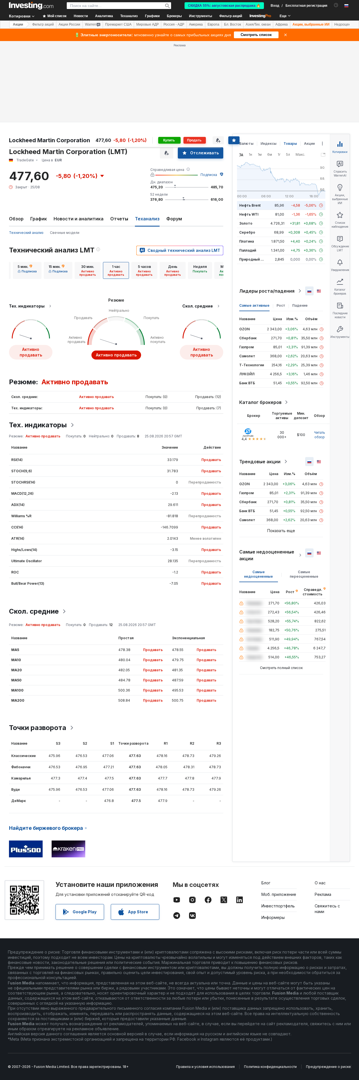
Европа (213, 24)
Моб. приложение (278, 894)
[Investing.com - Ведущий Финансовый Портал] (31, 6)
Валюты (246, 143)
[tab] (27, 270)
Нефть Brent (250, 205)
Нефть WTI (248, 214)
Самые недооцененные (258, 574)
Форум (174, 219)
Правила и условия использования (205, 1067)
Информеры (273, 917)
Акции (18, 24)
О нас (320, 882)
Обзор (16, 219)
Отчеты (119, 219)
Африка (281, 24)
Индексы (269, 143)
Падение (300, 305)
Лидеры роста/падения (266, 291)
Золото (245, 223)
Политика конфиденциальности (270, 1067)
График (38, 219)
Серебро (247, 232)
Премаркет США (118, 24)
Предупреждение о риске (328, 1067)
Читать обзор (319, 434)
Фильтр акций (230, 16)
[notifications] (336, 5)
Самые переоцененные (304, 574)
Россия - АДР (174, 24)
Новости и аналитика (78, 219)
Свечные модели (64, 233)
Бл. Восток (232, 24)
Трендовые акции (259, 461)
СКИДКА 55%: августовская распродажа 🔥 (224, 6)
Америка (196, 24)
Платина (246, 241)
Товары (290, 143)
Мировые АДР (147, 24)
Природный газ (252, 259)
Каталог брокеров (260, 402)
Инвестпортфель (278, 905)
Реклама (323, 894)
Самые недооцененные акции (266, 555)
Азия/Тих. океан (258, 24)
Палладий (247, 250)
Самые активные (254, 305)
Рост (281, 305)
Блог (265, 882)
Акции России (69, 24)
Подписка (209, 175)
